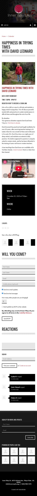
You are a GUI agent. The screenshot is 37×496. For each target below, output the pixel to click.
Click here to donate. (13, 123)
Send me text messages (11, 293)
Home (4, 36)
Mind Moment (17, 150)
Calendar (11, 36)
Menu (6, 25)
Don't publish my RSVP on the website (15, 307)
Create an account (25, 365)
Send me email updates (11, 290)
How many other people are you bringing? (15, 298)
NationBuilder (22, 489)
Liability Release (25, 313)
